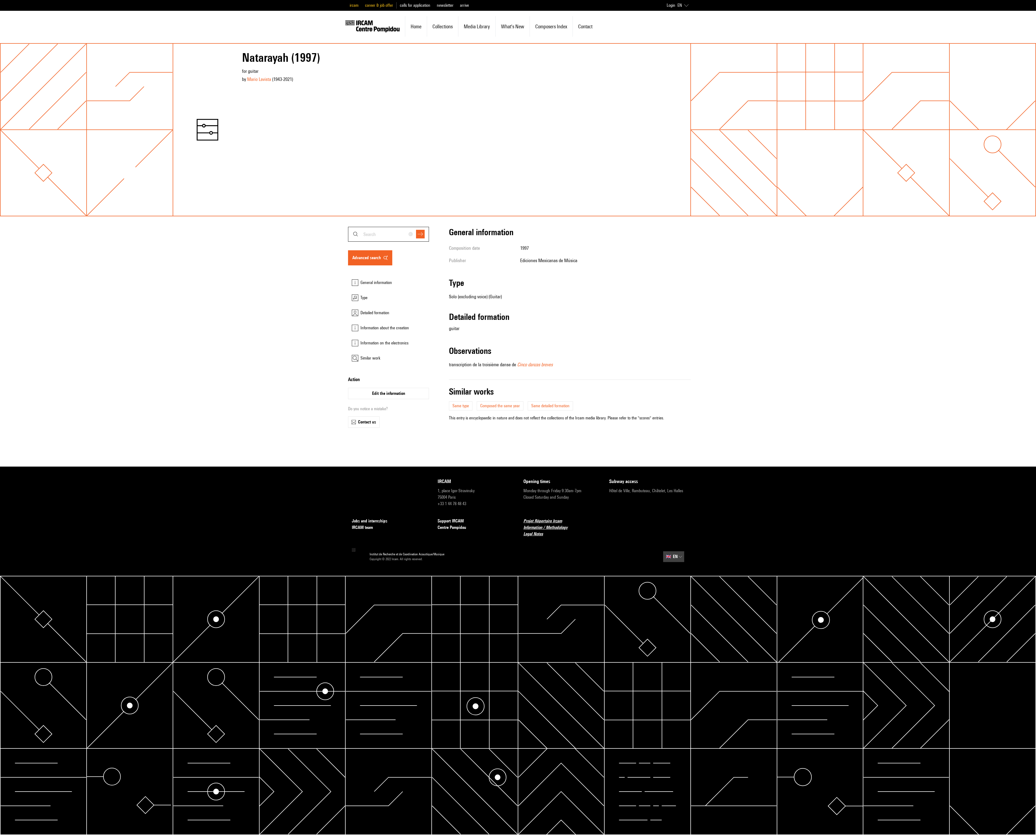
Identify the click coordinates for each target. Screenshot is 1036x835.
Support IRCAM (451, 520)
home (416, 26)
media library (477, 26)
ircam (354, 5)
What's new (512, 26)
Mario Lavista (259, 79)
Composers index (551, 26)
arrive (464, 5)
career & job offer (379, 5)
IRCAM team (362, 527)
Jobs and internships (369, 520)
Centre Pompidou (452, 527)
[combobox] (388, 234)
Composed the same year (500, 405)
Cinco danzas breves (535, 364)
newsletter (445, 5)
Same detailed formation (550, 405)
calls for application (415, 5)
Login (671, 5)
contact (585, 26)
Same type (460, 405)
